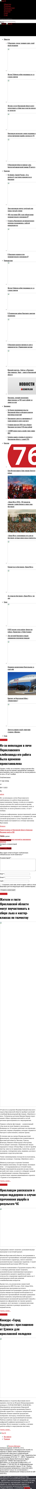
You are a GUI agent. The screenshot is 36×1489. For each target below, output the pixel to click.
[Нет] (31, 1488)
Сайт (1, 881)
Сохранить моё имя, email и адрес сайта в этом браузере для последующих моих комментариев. (18, 885)
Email (2, 877)
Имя (2, 874)
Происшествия (9, 8)
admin (2, 794)
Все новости (7, 1437)
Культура (7, 12)
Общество (7, 4)
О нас (6, 15)
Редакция (7, 1439)
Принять (27, 1488)
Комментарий (5, 858)
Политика (7, 6)
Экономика (8, 10)
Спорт (6, 13)
